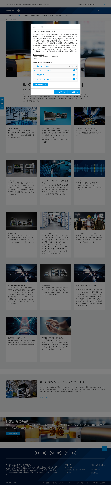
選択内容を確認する (40, 84)
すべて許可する (60, 92)
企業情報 (36, 58)
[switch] (75, 70)
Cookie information (39, 54)
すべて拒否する (73, 92)
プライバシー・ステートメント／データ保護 (46, 56)
